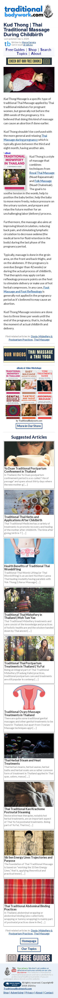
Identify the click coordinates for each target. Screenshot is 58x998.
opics (23, 53)
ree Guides (16, 49)
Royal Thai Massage (41, 173)
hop (33, 49)
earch (46, 49)
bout (36, 53)
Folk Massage (43, 181)
